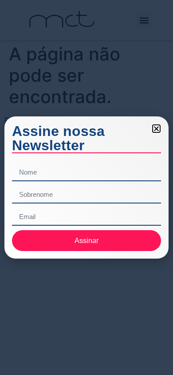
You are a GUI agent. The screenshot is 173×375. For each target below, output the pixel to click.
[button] (156, 128)
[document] (86, 187)
